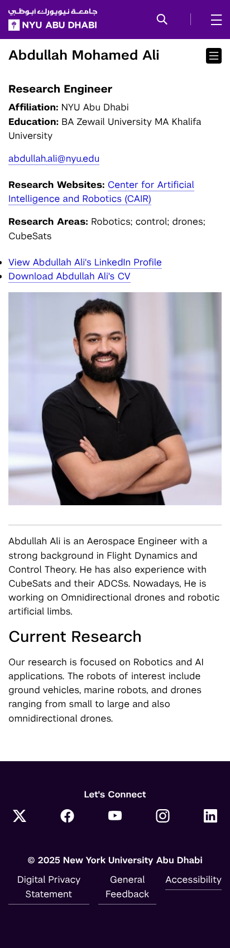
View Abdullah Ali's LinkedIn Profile (85, 262)
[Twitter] (19, 817)
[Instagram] (163, 817)
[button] (162, 20)
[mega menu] (213, 19)
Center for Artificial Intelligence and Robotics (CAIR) (101, 191)
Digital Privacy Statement (49, 886)
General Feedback (127, 886)
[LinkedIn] (210, 817)
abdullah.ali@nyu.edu (53, 158)
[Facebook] (67, 817)
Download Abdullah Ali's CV (69, 276)
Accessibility (193, 879)
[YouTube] (115, 817)
